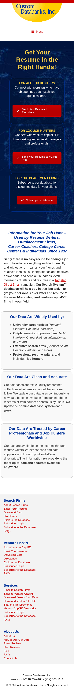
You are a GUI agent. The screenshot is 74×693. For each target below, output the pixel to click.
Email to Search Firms (17, 589)
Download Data (13, 512)
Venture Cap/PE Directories (20, 608)
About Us (9, 635)
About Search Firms (16, 504)
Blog (6, 650)
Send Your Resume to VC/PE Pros (39, 158)
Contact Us (10, 658)
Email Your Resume (16, 508)
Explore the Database (17, 519)
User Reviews (12, 647)
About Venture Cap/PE (17, 547)
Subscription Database (39, 200)
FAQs (7, 531)
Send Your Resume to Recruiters (35, 111)
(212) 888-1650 (54, 679)
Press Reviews (12, 643)
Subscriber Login (14, 523)
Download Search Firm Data (21, 597)
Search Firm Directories (18, 604)
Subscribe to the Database (20, 527)
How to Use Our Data (16, 639)
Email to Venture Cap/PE (18, 593)
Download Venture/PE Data (20, 601)
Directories (10, 516)
